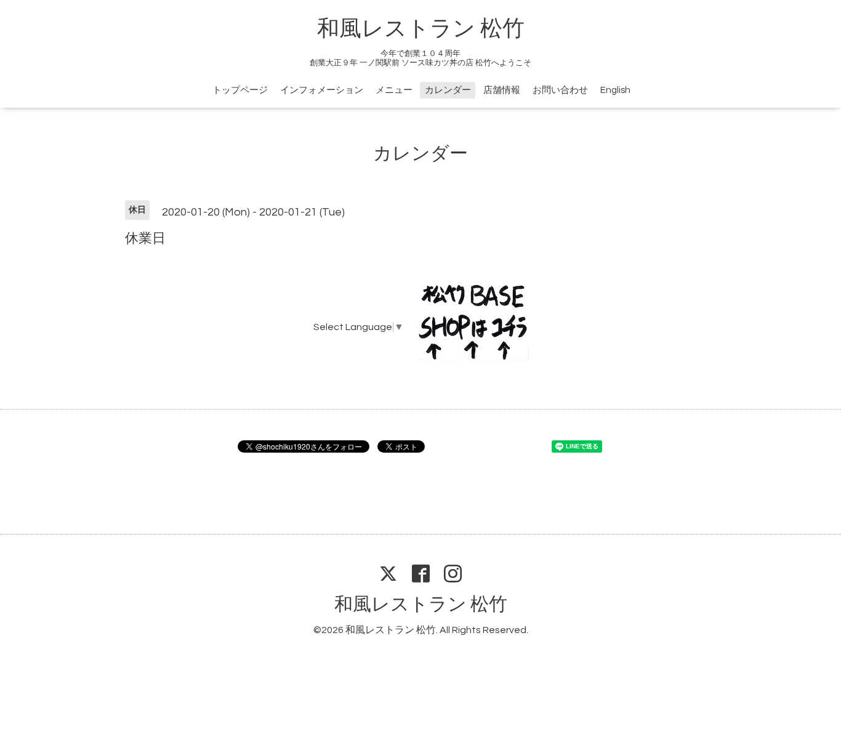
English (615, 90)
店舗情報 (501, 90)
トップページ (240, 90)
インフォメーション (321, 90)
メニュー (394, 90)
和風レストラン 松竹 (421, 29)
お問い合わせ (560, 90)
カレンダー (448, 90)
